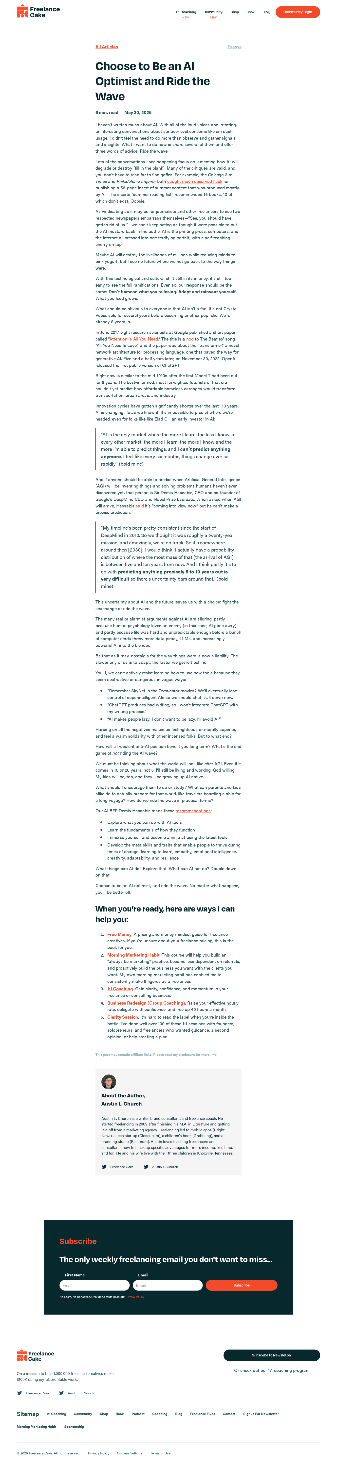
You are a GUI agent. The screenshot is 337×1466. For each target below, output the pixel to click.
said (140, 506)
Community (213, 12)
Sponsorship (74, 1426)
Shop (235, 12)
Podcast (138, 1413)
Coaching (159, 1413)
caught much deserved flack (194, 181)
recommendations (193, 810)
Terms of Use (160, 1452)
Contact (229, 1413)
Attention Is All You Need (133, 339)
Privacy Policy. (135, 1297)
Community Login (297, 11)
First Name (75, 1275)
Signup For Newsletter (261, 1413)
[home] (38, 12)
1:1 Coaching (186, 12)
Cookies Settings (129, 1452)
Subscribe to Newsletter (271, 1355)
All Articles (106, 46)
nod (190, 339)
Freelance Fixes (202, 1413)
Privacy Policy (98, 1452)
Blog (266, 12)
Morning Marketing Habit (36, 1426)
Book (250, 12)
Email (143, 1275)
